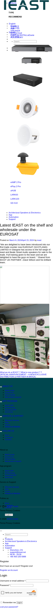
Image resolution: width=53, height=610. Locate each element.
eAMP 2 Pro (15, 182)
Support (12, 219)
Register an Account (9, 570)
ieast (39, 240)
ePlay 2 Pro (15, 186)
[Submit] (6, 537)
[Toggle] (1, 401)
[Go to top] (1, 530)
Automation (14, 217)
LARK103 (14, 199)
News (7, 435)
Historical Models (12, 427)
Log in (19, 603)
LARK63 (14, 195)
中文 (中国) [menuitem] (15, 28)
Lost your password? (9, 607)
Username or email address (12, 581)
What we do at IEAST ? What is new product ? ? (21, 372)
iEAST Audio (12, 506)
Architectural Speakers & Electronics (25, 213)
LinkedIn (8, 439)
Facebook (9, 437)
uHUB (13, 191)
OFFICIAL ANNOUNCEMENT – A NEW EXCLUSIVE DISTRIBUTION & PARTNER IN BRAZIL (23, 375)
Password (5, 585)
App (10, 215)
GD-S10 (14, 203)
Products (12, 3)
